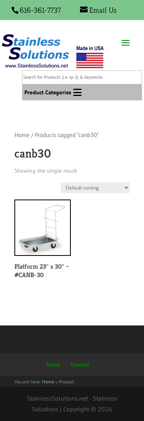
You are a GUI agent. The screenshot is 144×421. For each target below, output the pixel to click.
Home (22, 135)
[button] (47, 92)
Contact (80, 364)
